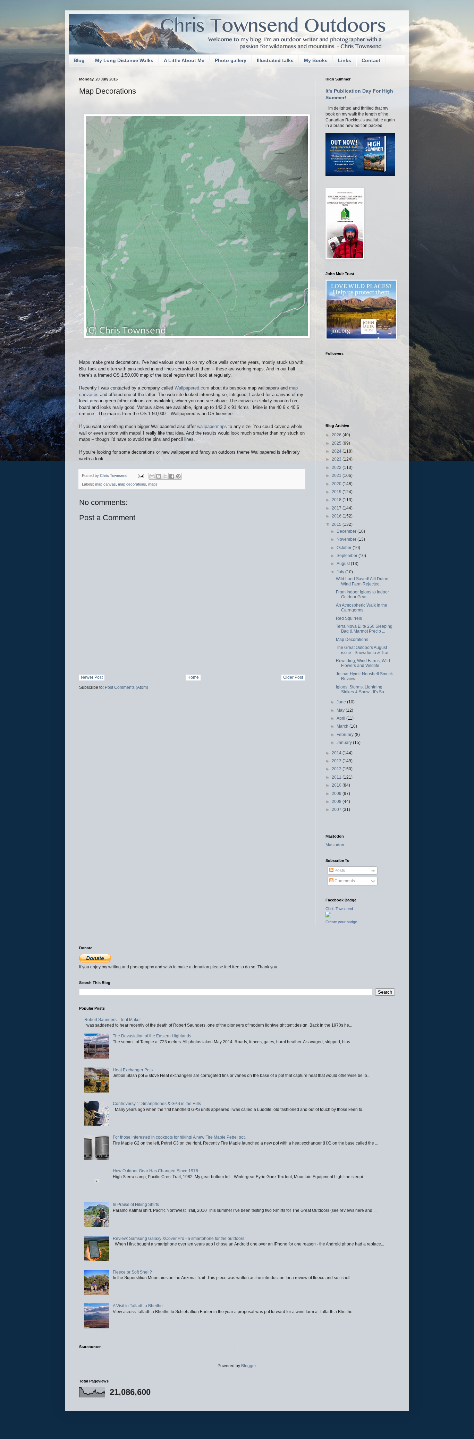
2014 (337, 753)
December (347, 531)
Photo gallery (230, 60)
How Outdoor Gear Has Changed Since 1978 (155, 1170)
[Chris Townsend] (328, 916)
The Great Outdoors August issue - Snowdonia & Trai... (363, 650)
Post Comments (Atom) (126, 687)
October (345, 547)
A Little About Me (184, 60)
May (341, 710)
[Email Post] (140, 475)
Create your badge (341, 922)
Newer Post (92, 677)
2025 (337, 443)
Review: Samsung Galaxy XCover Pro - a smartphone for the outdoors (178, 1238)
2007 (337, 809)
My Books (316, 60)
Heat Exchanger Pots (133, 1070)
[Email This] (152, 476)
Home (193, 677)
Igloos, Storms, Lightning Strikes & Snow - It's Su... (361, 689)
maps (153, 484)
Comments (344, 881)
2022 (337, 467)
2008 (337, 801)
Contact (371, 60)
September (347, 555)
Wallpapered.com (192, 388)
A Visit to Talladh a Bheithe (138, 1305)
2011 (337, 777)
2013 (337, 761)
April (341, 718)
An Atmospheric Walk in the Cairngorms (361, 608)
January (345, 742)
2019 (337, 491)
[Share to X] (165, 476)
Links (344, 60)
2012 (337, 768)
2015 (337, 524)
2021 (337, 475)
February (346, 734)
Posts (339, 870)
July (341, 571)
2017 (337, 508)
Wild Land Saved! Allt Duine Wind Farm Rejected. (362, 581)
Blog (79, 60)
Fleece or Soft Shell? (132, 1272)
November (347, 539)
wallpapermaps (212, 426)
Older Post (293, 677)
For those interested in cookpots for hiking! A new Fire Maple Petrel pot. (179, 1137)
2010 (337, 785)
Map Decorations (352, 639)
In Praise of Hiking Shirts (136, 1204)
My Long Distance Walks (124, 60)
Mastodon (334, 844)
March (343, 726)
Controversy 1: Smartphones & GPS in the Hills (157, 1103)
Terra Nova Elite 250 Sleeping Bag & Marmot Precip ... (364, 629)
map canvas (105, 484)
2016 (337, 516)
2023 (337, 459)
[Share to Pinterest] (178, 476)
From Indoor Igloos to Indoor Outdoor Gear (362, 594)
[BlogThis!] (158, 476)
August (344, 563)
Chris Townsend (339, 909)
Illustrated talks (275, 60)
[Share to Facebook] (171, 476)
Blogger (248, 1365)
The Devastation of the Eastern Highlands (152, 1036)
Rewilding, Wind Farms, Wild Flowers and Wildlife (363, 663)
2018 (337, 499)
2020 (337, 483)
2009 (337, 793)
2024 (337, 451)
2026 (337, 434)
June (342, 702)
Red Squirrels (349, 618)
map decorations (132, 484)
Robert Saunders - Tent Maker (112, 1019)
